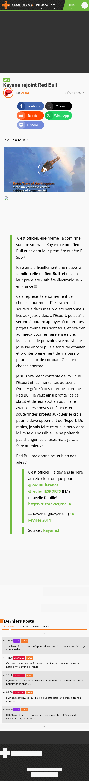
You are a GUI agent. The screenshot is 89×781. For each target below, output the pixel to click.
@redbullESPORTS (44, 491)
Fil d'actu (10, 626)
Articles (24, 626)
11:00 (43, 662)
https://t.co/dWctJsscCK (49, 503)
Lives (46, 626)
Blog (6, 80)
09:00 (45, 714)
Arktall (25, 92)
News (35, 626)
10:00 (45, 679)
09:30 (43, 697)
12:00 (46, 645)
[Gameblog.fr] (16, 5)
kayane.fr (52, 530)
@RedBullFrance (43, 484)
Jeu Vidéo (41, 5)
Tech (54, 5)
